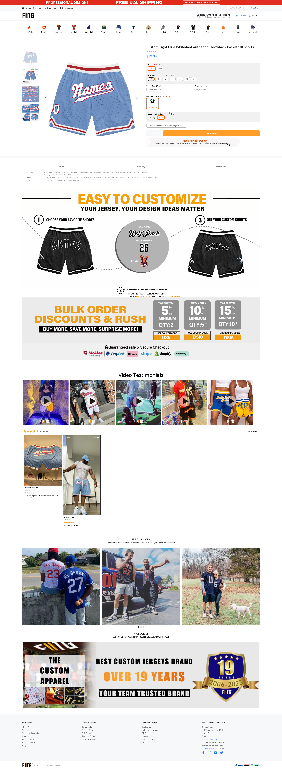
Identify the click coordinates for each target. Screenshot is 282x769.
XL (180, 79)
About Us (26, 727)
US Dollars (254, 8)
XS (151, 79)
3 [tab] (143, 627)
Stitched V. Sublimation (31, 733)
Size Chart (26, 730)
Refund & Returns (89, 736)
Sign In (237, 16)
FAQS (144, 742)
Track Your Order (149, 739)
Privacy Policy (87, 727)
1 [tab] (138, 627)
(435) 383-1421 (210, 748)
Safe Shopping (87, 733)
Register (243, 16)
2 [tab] (141, 627)
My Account (146, 733)
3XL (194, 79)
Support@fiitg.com (211, 739)
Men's (151, 69)
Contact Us (146, 727)
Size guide (169, 75)
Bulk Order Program (150, 730)
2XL (187, 79)
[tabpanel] (61, 586)
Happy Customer (28, 742)
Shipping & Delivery (89, 730)
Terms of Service (88, 739)
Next (137, 98)
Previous (46, 98)
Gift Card (145, 736)
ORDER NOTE (141, 296)
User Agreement (28, 736)
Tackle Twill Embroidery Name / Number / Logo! (214, 17)
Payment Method (29, 739)
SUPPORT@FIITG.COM (171, 296)
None (161, 118)
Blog (24, 745)
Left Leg (152, 118)
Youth (160, 69)
